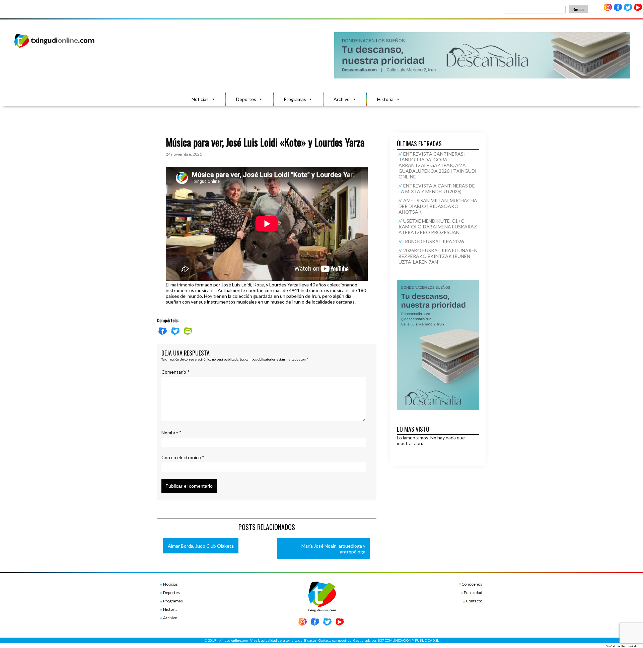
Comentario (175, 372)
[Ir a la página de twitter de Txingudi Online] (628, 10)
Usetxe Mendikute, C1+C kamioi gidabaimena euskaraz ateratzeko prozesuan (438, 226)
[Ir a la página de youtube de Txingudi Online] (638, 10)
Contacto (474, 600)
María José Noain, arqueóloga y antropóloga (333, 548)
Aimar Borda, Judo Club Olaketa (201, 546)
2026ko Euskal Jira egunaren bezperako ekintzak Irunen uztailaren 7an (438, 256)
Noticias (200, 99)
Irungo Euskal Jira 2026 (433, 241)
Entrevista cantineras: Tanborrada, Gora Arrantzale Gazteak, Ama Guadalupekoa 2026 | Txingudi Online (438, 165)
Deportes (246, 99)
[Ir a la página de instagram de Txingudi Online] (608, 10)
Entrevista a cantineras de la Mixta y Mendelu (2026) (437, 188)
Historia (385, 99)
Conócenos (471, 584)
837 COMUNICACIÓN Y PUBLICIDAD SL (408, 640)
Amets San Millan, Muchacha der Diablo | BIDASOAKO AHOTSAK (438, 206)
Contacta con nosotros (334, 640)
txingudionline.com (233, 640)
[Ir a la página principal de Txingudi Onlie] (54, 47)
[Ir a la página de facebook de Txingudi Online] (618, 10)
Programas (295, 99)
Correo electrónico (182, 457)
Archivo (342, 99)
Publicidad (473, 592)
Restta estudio (629, 646)
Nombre (171, 432)
